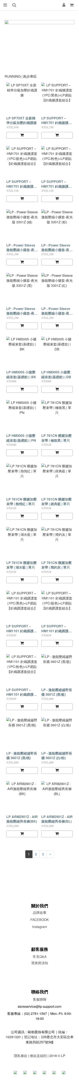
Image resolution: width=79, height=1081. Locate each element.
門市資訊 (39, 969)
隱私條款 (20, 1055)
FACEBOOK (39, 919)
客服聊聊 (39, 999)
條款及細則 (38, 1055)
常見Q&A (40, 956)
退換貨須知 (39, 962)
